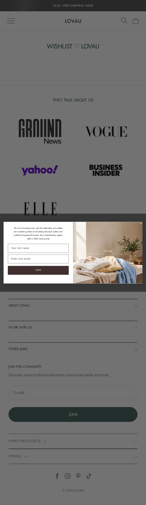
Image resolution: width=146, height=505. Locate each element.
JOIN (38, 270)
